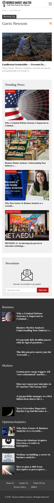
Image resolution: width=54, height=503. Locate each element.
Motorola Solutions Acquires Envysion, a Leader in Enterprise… (31, 443)
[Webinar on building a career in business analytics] (8, 457)
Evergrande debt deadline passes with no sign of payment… (33, 341)
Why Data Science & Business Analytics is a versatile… (32, 429)
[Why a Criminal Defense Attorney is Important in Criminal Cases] (27, 105)
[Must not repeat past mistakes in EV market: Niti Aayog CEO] (8, 387)
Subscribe (43, 290)
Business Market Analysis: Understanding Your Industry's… (34, 329)
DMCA (34, 487)
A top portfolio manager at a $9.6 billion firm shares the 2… (34, 397)
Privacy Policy (20, 487)
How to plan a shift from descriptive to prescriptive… (31, 468)
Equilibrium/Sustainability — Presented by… (24, 64)
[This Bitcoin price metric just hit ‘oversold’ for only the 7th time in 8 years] (8, 355)
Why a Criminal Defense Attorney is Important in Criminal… (29, 316)
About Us (10, 483)
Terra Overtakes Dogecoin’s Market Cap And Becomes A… (32, 409)
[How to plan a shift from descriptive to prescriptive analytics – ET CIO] (8, 469)
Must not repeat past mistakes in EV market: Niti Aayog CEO (33, 385)
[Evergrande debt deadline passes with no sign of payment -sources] (8, 343)
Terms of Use (39, 483)
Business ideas (13, 212)
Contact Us (23, 483)
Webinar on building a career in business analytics (33, 456)
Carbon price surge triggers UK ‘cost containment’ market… (33, 373)
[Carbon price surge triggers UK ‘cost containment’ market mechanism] (8, 375)
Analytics (11, 172)
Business (10, 91)
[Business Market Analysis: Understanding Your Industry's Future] (27, 145)
